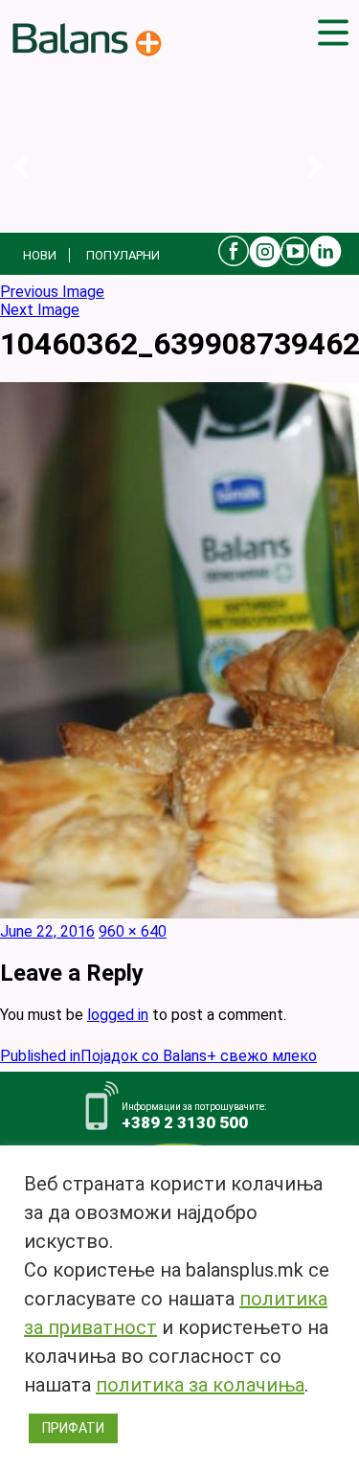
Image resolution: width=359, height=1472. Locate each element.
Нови (39, 255)
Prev (36, 186)
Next (329, 186)
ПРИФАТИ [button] (73, 1428)
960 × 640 (133, 931)
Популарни (123, 255)
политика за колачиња (200, 1384)
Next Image (39, 310)
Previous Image (52, 292)
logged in (117, 1015)
